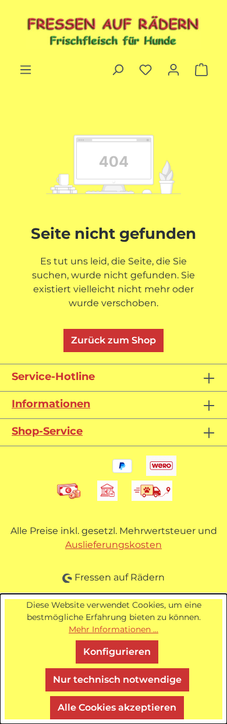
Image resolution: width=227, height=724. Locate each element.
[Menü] (26, 69)
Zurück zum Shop (113, 340)
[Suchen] (118, 69)
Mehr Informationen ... (113, 629)
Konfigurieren (117, 651)
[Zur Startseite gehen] (113, 31)
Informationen (51, 403)
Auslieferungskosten (113, 544)
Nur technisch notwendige (117, 679)
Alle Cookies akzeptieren (117, 707)
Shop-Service (47, 431)
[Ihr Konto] (173, 69)
